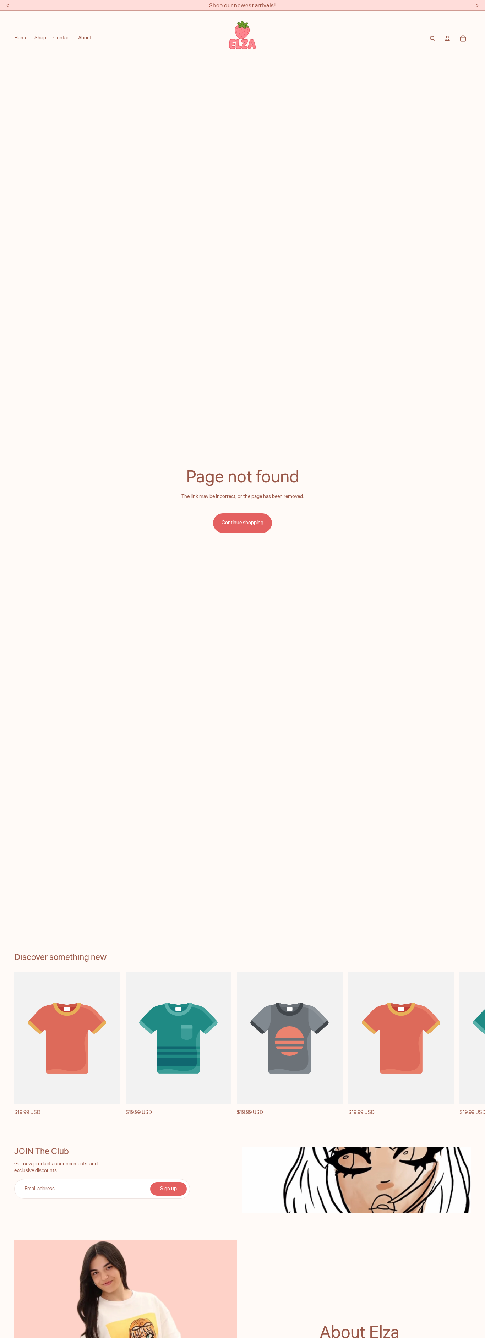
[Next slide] (463, 1044)
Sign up (168, 1188)
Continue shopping (242, 522)
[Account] (447, 38)
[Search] (432, 38)
